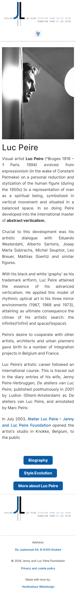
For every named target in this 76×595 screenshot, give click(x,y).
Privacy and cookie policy (38, 568)
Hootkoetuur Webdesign (38, 586)
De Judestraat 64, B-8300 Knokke (38, 549)
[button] (38, 33)
